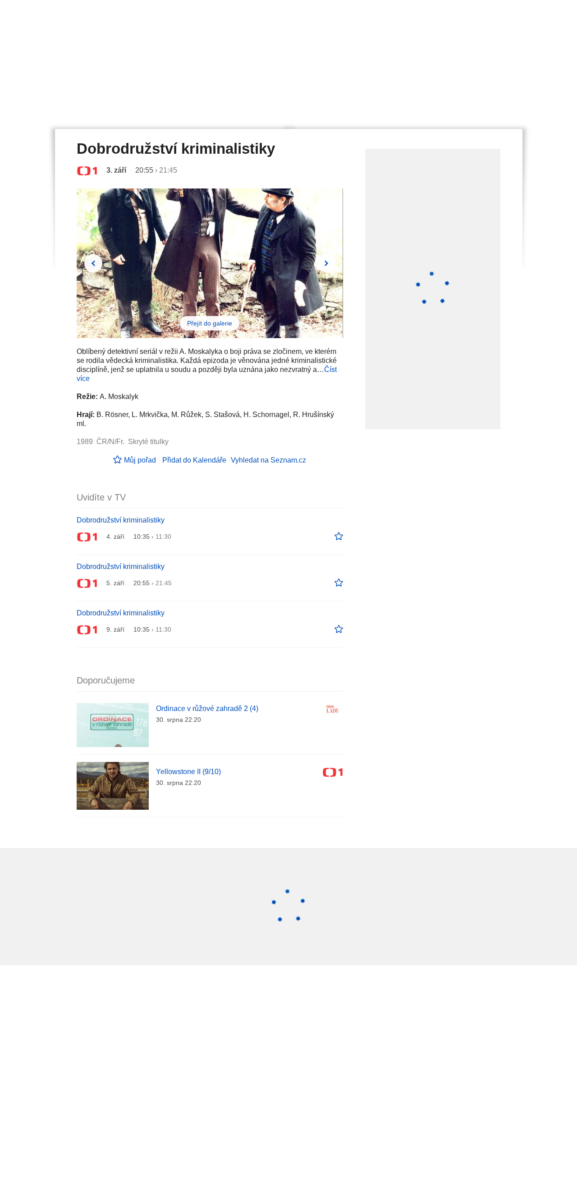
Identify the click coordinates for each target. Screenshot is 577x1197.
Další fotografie (326, 263)
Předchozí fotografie (93, 263)
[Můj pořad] (338, 536)
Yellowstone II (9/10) (188, 771)
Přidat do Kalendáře (194, 460)
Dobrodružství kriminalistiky (121, 520)
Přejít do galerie (209, 323)
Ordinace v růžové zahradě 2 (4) (207, 708)
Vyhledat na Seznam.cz (268, 460)
